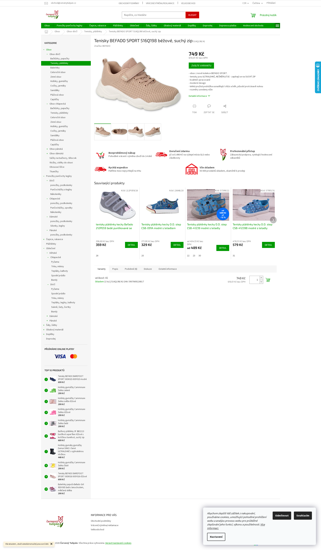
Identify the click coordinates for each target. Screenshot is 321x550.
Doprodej (51, 338)
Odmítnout (282, 515)
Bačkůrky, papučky (59, 58)
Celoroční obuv (58, 72)
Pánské (53, 230)
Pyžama (55, 262)
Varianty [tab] (102, 269)
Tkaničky (54, 171)
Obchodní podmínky (129, 3)
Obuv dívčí (55, 54)
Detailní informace (198, 96)
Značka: (102, 46)
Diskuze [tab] (148, 269)
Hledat (192, 14)
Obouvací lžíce (57, 167)
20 (142, 255)
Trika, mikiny (57, 266)
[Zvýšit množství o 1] (261, 278)
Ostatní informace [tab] (168, 269)
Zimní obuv (55, 77)
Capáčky (54, 99)
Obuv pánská (56, 149)
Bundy (54, 280)
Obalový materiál (54, 329)
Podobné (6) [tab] (131, 269)
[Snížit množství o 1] (261, 282)
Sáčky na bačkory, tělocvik (63, 158)
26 (97, 255)
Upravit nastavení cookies (118, 543)
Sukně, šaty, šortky (61, 307)
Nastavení (216, 537)
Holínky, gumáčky (59, 81)
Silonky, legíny (57, 226)
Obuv (49, 49)
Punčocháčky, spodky (61, 208)
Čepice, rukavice (54, 239)
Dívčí (52, 180)
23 (194, 255)
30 (199, 255)
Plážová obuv (57, 95)
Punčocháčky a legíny (61, 189)
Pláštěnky (51, 244)
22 (188, 255)
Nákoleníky (55, 194)
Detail (131, 244)
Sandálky (54, 90)
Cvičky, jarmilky (58, 85)
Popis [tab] (115, 269)
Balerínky (55, 67)
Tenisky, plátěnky (59, 63)
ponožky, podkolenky (61, 185)
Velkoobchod (188, 3)
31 (234, 255)
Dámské (54, 216)
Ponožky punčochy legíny (59, 176)
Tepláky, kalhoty (59, 271)
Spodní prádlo (58, 275)
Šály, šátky (51, 325)
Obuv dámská (56, 153)
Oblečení (50, 248)
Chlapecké (55, 198)
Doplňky (50, 334)
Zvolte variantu (201, 65)
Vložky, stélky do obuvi (61, 162)
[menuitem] (47, 25)
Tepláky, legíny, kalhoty (63, 302)
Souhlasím (302, 515)
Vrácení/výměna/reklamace (160, 3)
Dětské (53, 253)
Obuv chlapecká (58, 104)
